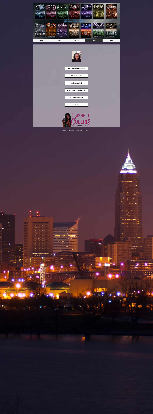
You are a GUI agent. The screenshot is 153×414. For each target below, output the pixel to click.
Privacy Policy (84, 130)
